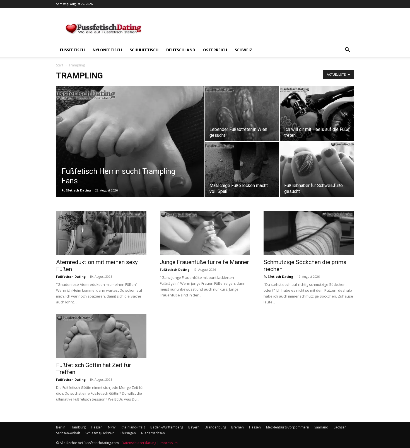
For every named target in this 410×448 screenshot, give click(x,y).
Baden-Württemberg (166, 427)
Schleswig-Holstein (100, 433)
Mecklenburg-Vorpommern (287, 427)
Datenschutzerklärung (139, 442)
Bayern (193, 427)
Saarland (321, 427)
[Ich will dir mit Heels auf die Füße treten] (317, 113)
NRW (111, 427)
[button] (347, 50)
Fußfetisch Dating (76, 190)
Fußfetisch (72, 49)
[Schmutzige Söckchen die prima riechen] (309, 233)
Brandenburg (215, 427)
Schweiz (243, 49)
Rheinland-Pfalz (133, 427)
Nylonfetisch (107, 49)
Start (59, 65)
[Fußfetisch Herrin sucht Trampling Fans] (130, 146)
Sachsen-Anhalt (68, 433)
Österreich (215, 49)
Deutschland (180, 49)
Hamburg (78, 427)
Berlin (60, 427)
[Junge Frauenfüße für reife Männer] (205, 233)
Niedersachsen (153, 433)
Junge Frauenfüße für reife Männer (204, 262)
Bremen (237, 427)
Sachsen (340, 427)
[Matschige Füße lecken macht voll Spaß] (242, 169)
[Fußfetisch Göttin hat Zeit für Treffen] (101, 336)
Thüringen (128, 433)
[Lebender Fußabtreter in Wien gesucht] (242, 113)
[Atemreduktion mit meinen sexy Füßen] (101, 233)
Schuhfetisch (144, 49)
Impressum (169, 442)
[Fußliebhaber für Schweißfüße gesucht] (317, 169)
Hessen (97, 427)
